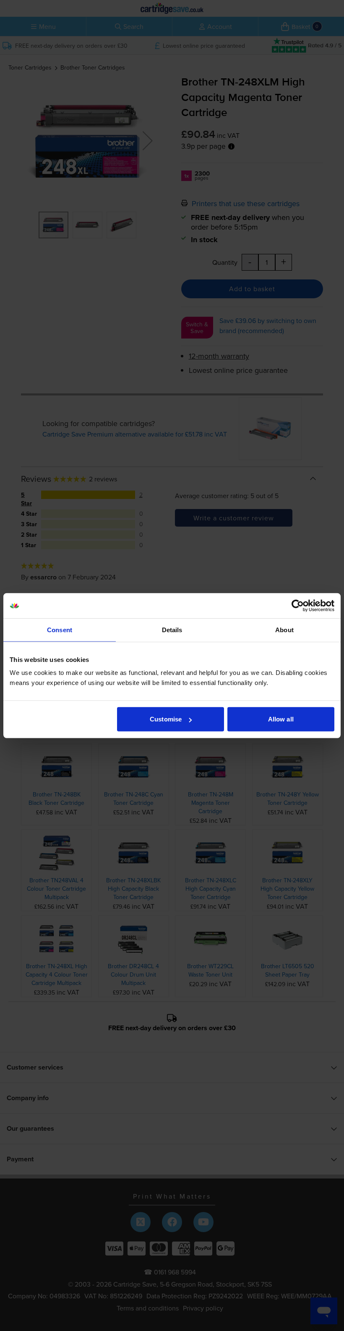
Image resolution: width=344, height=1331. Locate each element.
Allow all (281, 719)
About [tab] (284, 629)
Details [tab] (172, 629)
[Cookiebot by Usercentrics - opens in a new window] (297, 605)
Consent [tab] (59, 629)
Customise (166, 719)
